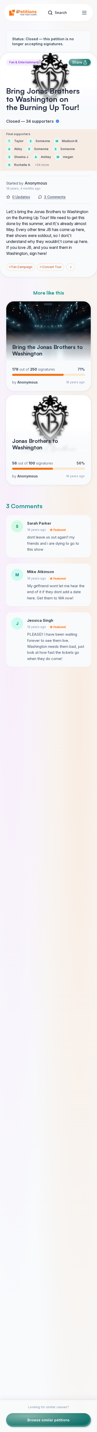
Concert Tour (50, 267)
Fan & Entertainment (24, 62)
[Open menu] (84, 12)
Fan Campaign (20, 267)
